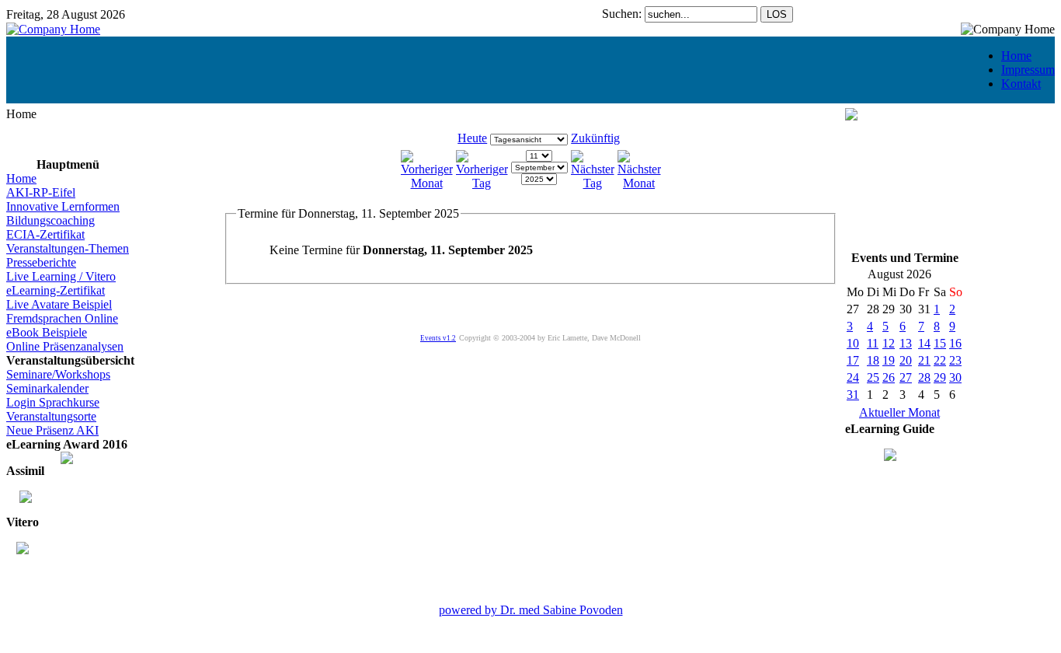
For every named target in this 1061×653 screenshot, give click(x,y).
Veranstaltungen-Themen (67, 248)
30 (955, 377)
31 (853, 394)
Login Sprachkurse (52, 402)
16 (955, 343)
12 (888, 343)
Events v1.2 (438, 338)
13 (905, 343)
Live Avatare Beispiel (59, 304)
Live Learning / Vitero (61, 276)
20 (905, 360)
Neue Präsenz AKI (52, 430)
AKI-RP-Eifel (40, 192)
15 (940, 343)
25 (873, 377)
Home (1016, 55)
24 (853, 377)
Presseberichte (41, 262)
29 (940, 377)
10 (853, 343)
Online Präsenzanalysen (64, 346)
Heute (472, 138)
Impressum (1028, 69)
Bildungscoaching (50, 220)
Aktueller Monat (899, 412)
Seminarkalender (47, 388)
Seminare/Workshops (58, 374)
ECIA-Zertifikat (45, 234)
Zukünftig (595, 138)
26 (888, 377)
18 (873, 360)
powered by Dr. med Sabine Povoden (531, 609)
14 (924, 343)
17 (853, 360)
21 (924, 360)
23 (955, 360)
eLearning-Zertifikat (55, 290)
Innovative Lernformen (63, 206)
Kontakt (1021, 83)
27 (905, 377)
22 (940, 360)
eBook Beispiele (46, 332)
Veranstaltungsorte (51, 416)
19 (888, 360)
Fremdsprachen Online (62, 318)
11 (872, 343)
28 (924, 377)
